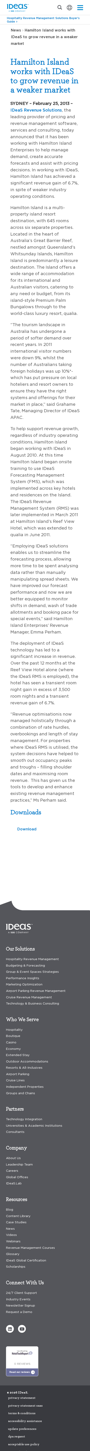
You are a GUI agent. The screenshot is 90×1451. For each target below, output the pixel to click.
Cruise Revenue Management (29, 997)
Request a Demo (19, 1311)
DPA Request (16, 1436)
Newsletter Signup (20, 1305)
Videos (11, 1234)
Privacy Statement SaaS (25, 1405)
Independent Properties (25, 1086)
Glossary (12, 1253)
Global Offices (17, 1177)
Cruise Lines (15, 1080)
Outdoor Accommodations (27, 1061)
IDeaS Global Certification (26, 1260)
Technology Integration (24, 1119)
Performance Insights (22, 978)
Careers (12, 1170)
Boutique (13, 1035)
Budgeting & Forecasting (25, 965)
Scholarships (15, 1266)
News (16, 30)
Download (26, 829)
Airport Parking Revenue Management (36, 990)
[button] (10, 1329)
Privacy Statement (22, 1397)
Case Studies (16, 1222)
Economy (13, 1048)
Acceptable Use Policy (23, 1444)
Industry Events (18, 1299)
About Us (13, 1158)
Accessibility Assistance (25, 1421)
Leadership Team (19, 1164)
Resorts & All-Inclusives (24, 1067)
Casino (11, 1042)
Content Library (18, 1216)
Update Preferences (22, 1429)
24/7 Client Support (21, 1292)
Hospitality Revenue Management (32, 959)
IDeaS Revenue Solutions (36, 110)
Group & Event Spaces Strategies (32, 971)
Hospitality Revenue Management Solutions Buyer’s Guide (43, 20)
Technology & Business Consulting (32, 1003)
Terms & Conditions (22, 1413)
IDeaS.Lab (14, 1183)
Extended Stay (18, 1055)
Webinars (13, 1241)
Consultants (15, 1131)
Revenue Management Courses (30, 1247)
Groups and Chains (20, 1093)
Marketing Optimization (24, 984)
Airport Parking (17, 1074)
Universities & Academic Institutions (34, 1125)
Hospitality (14, 1029)
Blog (9, 1209)
